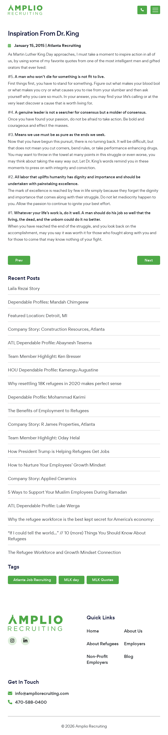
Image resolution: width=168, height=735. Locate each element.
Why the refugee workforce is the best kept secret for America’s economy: (81, 519)
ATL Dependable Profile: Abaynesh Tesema (50, 343)
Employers (134, 644)
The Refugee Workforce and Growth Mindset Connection (64, 552)
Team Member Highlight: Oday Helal (44, 438)
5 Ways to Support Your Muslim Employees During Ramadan (67, 492)
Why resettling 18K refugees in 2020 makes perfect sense (64, 383)
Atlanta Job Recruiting (32, 579)
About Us (133, 631)
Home (93, 631)
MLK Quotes (102, 579)
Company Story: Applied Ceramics (42, 478)
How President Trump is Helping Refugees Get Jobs (58, 451)
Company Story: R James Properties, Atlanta (51, 424)
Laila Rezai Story (24, 288)
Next (149, 260)
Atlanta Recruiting (64, 45)
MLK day (71, 579)
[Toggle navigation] (155, 10)
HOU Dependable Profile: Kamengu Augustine (53, 370)
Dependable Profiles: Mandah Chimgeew (48, 302)
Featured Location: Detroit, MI (37, 315)
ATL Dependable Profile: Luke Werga (44, 506)
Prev (19, 260)
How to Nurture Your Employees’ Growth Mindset (57, 465)
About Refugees (103, 644)
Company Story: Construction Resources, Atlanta (56, 329)
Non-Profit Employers (97, 659)
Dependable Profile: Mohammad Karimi (47, 397)
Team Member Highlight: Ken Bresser (44, 356)
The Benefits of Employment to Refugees (48, 410)
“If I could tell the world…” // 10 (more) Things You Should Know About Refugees (77, 536)
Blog (128, 656)
